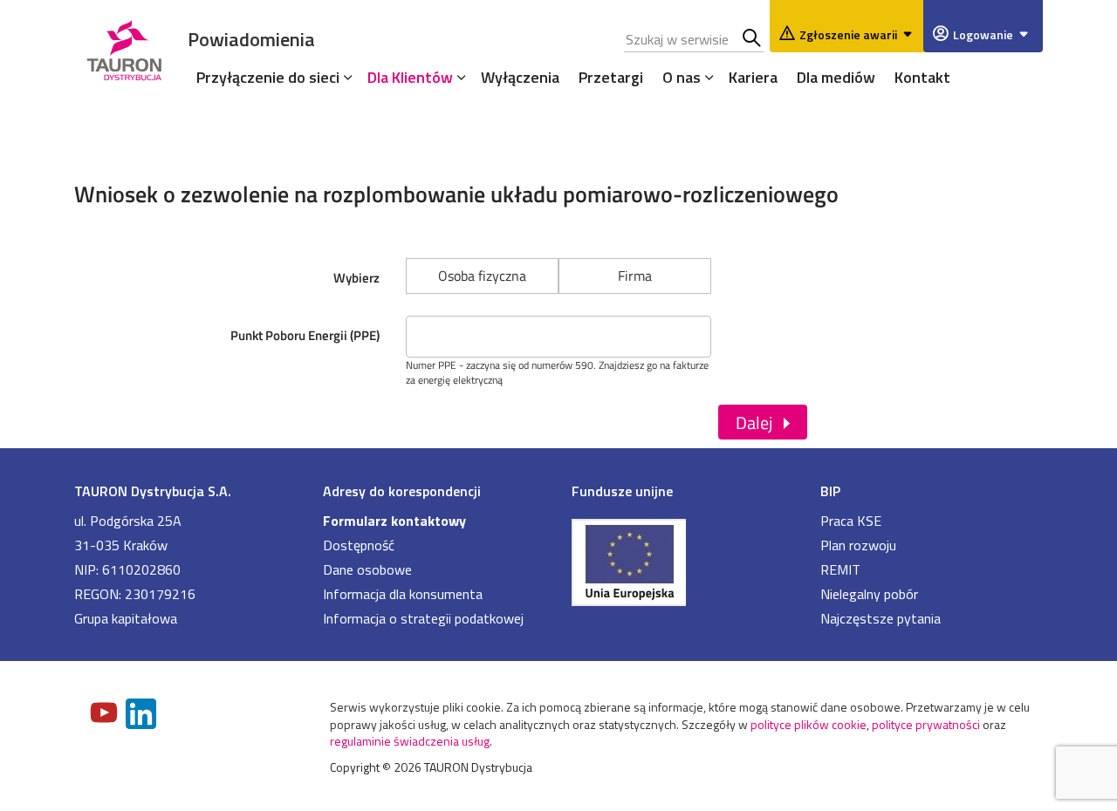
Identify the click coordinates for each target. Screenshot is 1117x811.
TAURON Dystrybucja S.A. (152, 490)
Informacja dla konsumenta (403, 593)
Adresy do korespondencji (402, 490)
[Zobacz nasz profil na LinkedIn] (142, 716)
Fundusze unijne (622, 490)
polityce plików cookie (808, 724)
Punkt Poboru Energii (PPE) (305, 335)
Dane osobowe (367, 569)
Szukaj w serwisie (753, 39)
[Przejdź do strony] (683, 560)
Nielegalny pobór (869, 593)
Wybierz (356, 278)
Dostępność (358, 545)
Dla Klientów (410, 77)
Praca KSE (850, 520)
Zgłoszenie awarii (848, 34)
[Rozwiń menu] (343, 76)
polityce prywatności (926, 724)
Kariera (753, 77)
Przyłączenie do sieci (267, 77)
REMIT (840, 569)
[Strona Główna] (124, 47)
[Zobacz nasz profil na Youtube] (105, 714)
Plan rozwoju (858, 545)
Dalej (754, 422)
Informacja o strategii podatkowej (423, 618)
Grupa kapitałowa (125, 618)
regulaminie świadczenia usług (410, 741)
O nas (681, 77)
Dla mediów (836, 77)
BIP (830, 490)
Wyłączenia (520, 77)
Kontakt (922, 77)
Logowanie (983, 34)
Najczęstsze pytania (880, 618)
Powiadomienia (251, 38)
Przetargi (611, 77)
